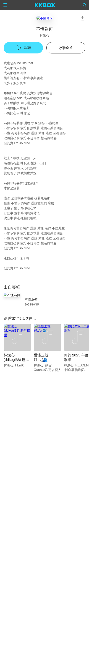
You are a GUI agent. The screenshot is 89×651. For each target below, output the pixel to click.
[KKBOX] (45, 5)
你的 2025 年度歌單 (76, 357)
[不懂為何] (44, 17)
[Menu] (5, 5)
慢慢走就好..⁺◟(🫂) (41, 357)
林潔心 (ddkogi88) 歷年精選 (16, 359)
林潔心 (44, 35)
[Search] (84, 5)
